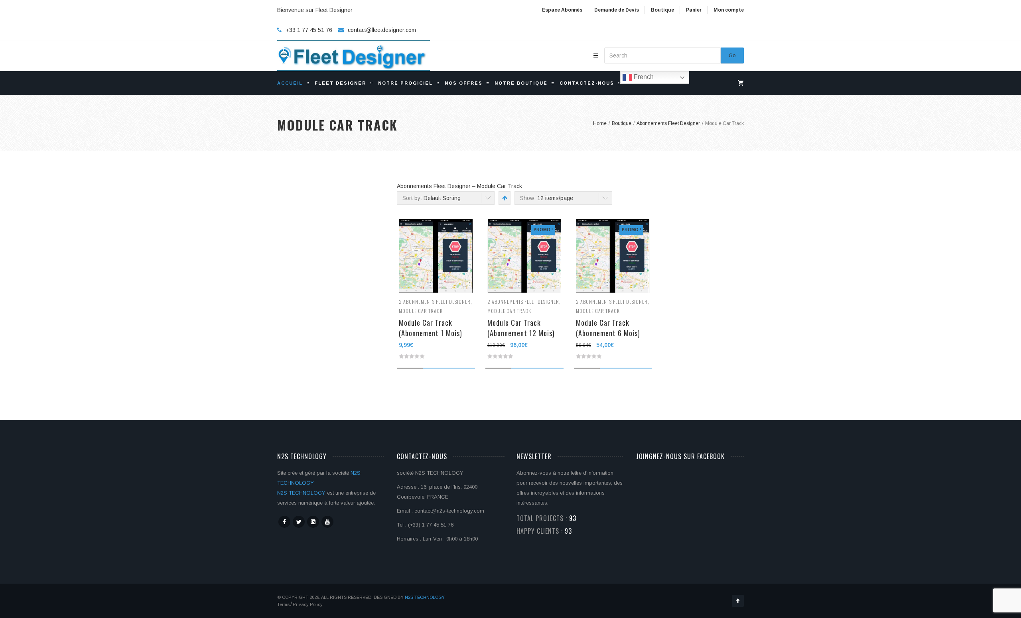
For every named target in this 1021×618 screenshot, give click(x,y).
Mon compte (729, 10)
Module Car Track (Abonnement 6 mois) (608, 327)
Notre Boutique (521, 83)
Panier (694, 10)
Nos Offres (464, 83)
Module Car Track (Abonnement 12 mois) (521, 327)
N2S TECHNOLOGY (301, 493)
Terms (283, 604)
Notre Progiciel (405, 83)
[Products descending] (504, 198)
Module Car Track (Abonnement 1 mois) (430, 327)
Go (732, 55)
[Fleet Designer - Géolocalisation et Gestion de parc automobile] (353, 55)
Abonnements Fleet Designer (437, 301)
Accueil (290, 83)
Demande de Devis (616, 10)
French (643, 76)
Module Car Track (421, 310)
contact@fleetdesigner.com (382, 30)
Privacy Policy (308, 604)
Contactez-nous (587, 83)
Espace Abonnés (562, 10)
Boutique (662, 10)
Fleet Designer (340, 83)
